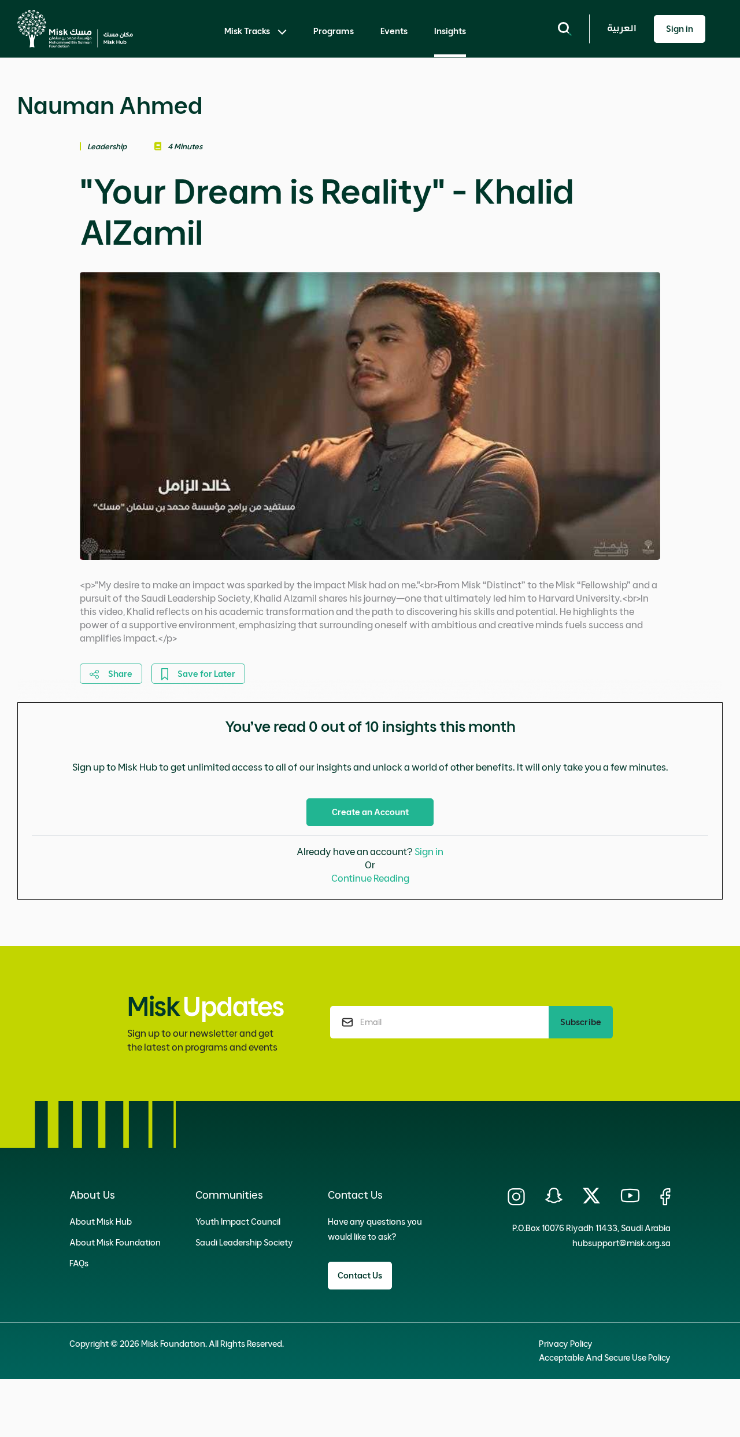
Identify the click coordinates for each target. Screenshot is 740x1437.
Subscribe (580, 1022)
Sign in (429, 851)
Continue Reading (370, 878)
